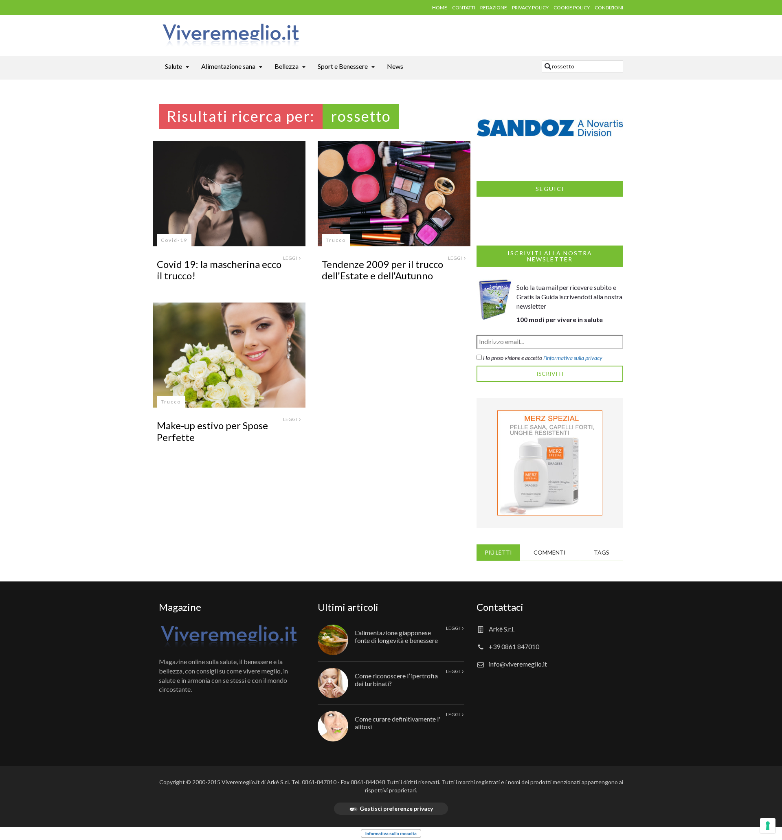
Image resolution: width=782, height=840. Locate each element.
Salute (173, 66)
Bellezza (287, 66)
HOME (439, 7)
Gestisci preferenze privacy (396, 808)
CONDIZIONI (609, 7)
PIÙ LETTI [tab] (498, 552)
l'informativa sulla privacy (572, 357)
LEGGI (290, 258)
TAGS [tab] (601, 552)
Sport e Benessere (343, 66)
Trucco (336, 240)
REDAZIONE (493, 7)
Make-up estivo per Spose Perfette (212, 431)
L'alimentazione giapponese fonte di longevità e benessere (396, 636)
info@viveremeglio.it (518, 664)
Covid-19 (174, 240)
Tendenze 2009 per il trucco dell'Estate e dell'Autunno (382, 270)
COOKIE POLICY (572, 7)
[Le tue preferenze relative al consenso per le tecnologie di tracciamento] (767, 825)
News (395, 66)
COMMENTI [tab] (550, 552)
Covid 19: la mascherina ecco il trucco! (219, 270)
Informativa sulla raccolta (391, 833)
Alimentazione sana (228, 66)
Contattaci (500, 607)
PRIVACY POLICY (530, 7)
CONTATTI (463, 7)
